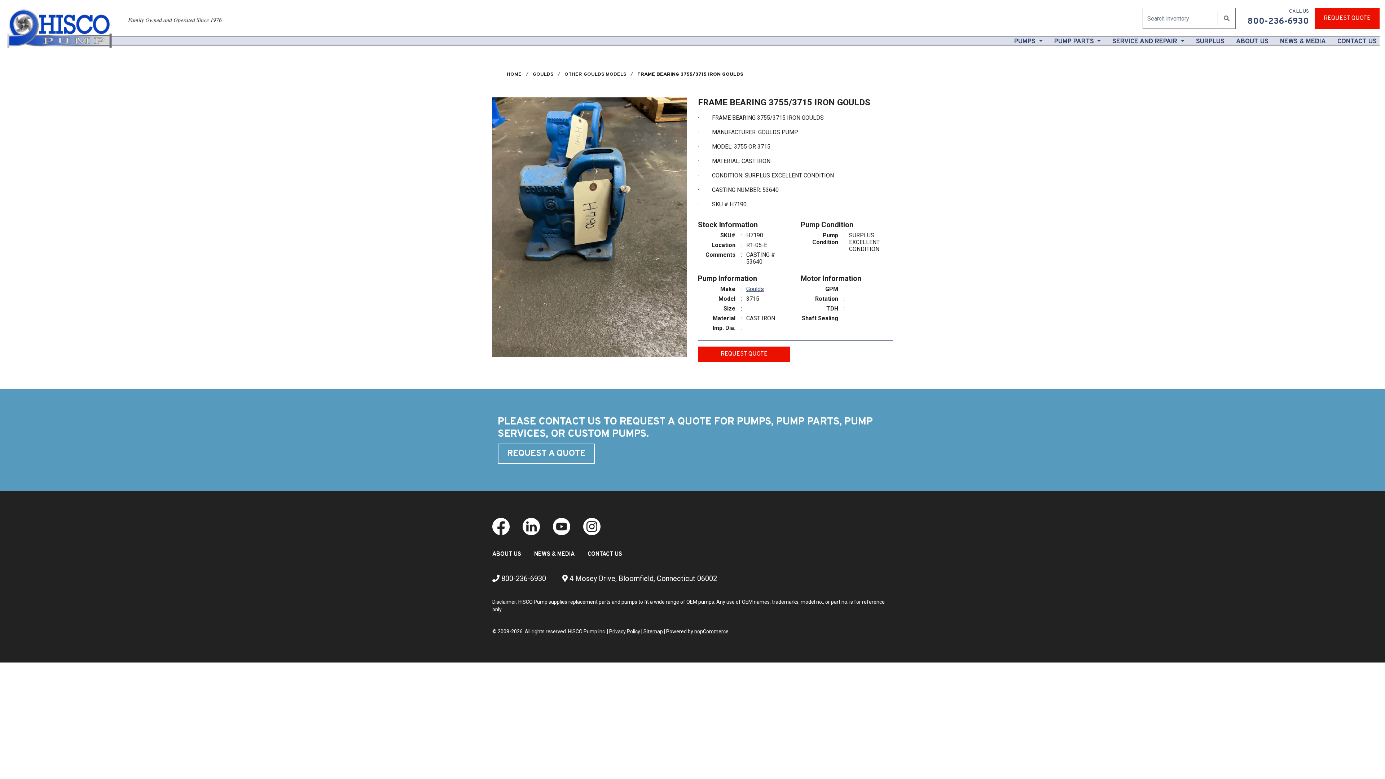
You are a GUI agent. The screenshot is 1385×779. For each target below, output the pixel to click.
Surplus (1210, 42)
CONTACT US (605, 554)
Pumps (1025, 42)
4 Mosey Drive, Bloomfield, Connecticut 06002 (642, 578)
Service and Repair (1145, 42)
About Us (1253, 41)
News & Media (1303, 42)
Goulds (755, 289)
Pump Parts (1075, 42)
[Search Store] (1226, 18)
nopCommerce (711, 631)
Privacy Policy (624, 631)
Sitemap (653, 631)
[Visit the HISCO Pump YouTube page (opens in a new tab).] (561, 526)
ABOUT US (506, 554)
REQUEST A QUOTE (546, 453)
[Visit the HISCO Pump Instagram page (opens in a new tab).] (592, 526)
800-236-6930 (523, 578)
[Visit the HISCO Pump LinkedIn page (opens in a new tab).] (531, 526)
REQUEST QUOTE (1347, 18)
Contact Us (1357, 42)
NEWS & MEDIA (554, 554)
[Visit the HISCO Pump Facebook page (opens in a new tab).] (501, 526)
